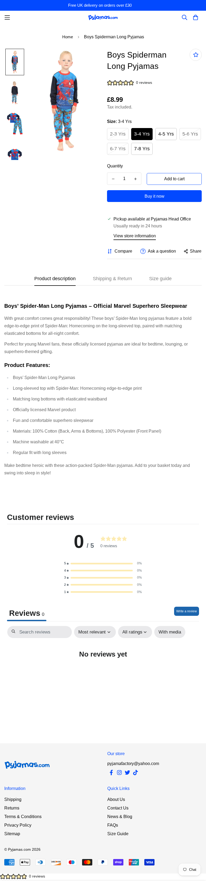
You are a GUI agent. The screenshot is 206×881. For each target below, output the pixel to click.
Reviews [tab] (26, 613)
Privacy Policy (17, 825)
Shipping (12, 799)
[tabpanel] (103, 670)
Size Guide (117, 833)
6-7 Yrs (118, 148)
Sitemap (12, 833)
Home (67, 37)
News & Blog (119, 816)
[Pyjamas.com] (103, 17)
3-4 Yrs (142, 134)
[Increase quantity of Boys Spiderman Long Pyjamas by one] (135, 179)
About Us (116, 799)
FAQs (112, 825)
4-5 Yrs (166, 134)
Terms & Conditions (23, 816)
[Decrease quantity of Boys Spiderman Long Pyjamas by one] (113, 179)
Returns (11, 808)
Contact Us (117, 808)
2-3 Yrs (118, 134)
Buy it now (154, 196)
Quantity (115, 166)
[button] (103, 563)
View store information (134, 236)
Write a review (186, 611)
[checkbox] (169, 632)
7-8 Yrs (142, 148)
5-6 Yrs (190, 134)
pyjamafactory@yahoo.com (133, 763)
